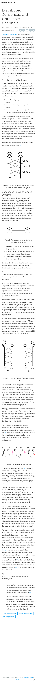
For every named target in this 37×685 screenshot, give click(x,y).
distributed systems (8, 30)
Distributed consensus (9, 35)
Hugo (17, 679)
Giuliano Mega (8, 2)
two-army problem (8, 616)
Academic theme (28, 677)
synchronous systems (25, 613)
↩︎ (30, 593)
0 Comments (24, 27)
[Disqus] (18, 643)
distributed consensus (9, 613)
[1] (8, 88)
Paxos (17, 567)
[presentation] (18, 201)
